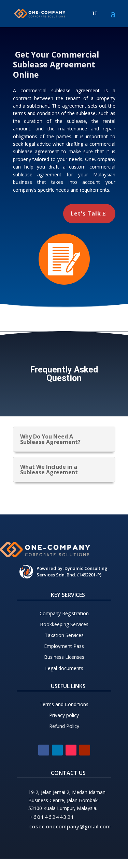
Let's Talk (86, 213)
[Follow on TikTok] (71, 750)
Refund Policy (64, 726)
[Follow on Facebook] (43, 750)
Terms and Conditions (64, 704)
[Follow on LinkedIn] (57, 750)
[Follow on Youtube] (84, 750)
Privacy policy (64, 715)
